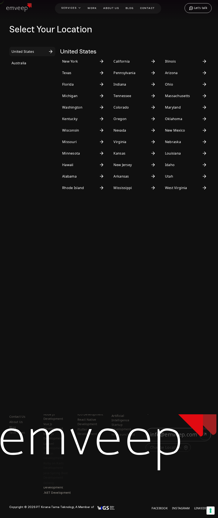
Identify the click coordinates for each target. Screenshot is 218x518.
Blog (130, 8)
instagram (181, 508)
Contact (147, 8)
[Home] (19, 10)
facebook (160, 508)
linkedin (201, 508)
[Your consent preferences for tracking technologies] (211, 511)
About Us (111, 8)
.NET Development (57, 493)
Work (92, 8)
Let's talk (200, 8)
